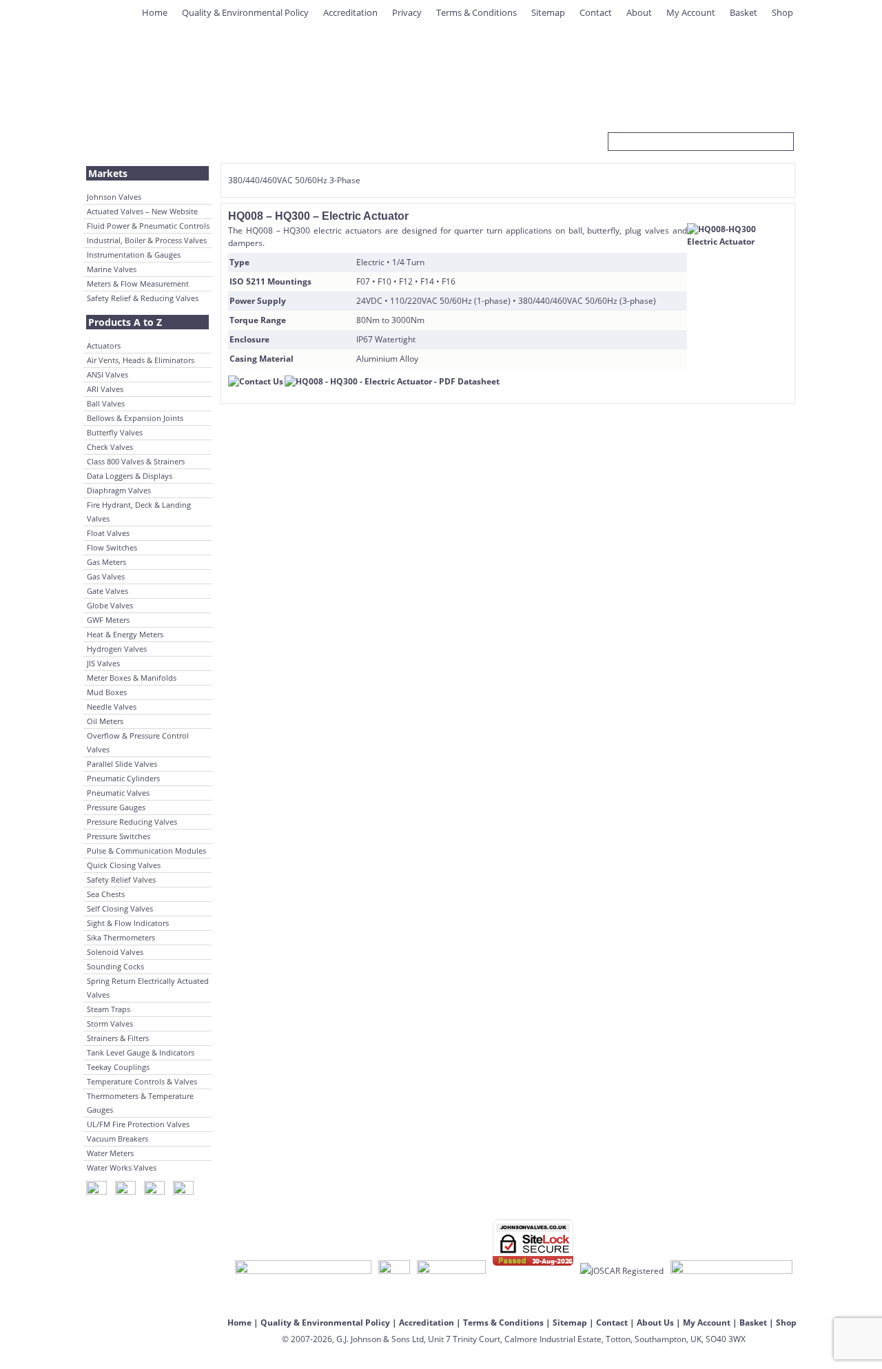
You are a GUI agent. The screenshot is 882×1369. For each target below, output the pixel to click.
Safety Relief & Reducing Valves (142, 298)
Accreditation (350, 12)
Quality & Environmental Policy (245, 12)
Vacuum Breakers (117, 1138)
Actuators (104, 345)
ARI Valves (105, 389)
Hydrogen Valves (117, 649)
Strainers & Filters (118, 1038)
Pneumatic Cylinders (123, 778)
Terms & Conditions (476, 12)
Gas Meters (106, 562)
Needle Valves (111, 706)
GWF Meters (108, 620)
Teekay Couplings (118, 1067)
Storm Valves (110, 1023)
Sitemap (548, 12)
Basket (743, 12)
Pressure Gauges (116, 807)
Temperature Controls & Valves (142, 1081)
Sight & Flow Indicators (128, 923)
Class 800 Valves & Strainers (136, 461)
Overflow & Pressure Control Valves (138, 742)
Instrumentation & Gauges (134, 254)
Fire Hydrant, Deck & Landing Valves (139, 512)
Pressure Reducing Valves (132, 821)
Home (154, 12)
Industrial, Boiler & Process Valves (147, 240)
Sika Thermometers (121, 937)
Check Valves (110, 447)
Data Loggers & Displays (129, 476)
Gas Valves (106, 576)
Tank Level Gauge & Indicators (140, 1052)
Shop (782, 12)
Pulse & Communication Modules (146, 850)
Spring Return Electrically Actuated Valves (148, 988)
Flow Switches (112, 547)
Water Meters (110, 1153)
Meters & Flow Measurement (138, 283)
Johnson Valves (114, 197)
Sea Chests (106, 894)
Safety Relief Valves (121, 879)
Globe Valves (110, 605)
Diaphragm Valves (119, 490)
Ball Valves (106, 403)
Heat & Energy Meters (125, 634)
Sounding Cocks (115, 966)
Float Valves (108, 533)
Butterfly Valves (115, 432)
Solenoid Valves (115, 952)
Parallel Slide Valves (122, 764)
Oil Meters (105, 721)
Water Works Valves (121, 1167)
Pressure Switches (118, 836)
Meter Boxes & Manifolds (131, 677)
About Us (655, 1322)
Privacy (407, 12)
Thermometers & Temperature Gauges (140, 1103)
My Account (690, 12)
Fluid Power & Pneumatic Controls (148, 225)
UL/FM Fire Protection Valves (138, 1124)
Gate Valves (107, 591)
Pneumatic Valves (118, 793)
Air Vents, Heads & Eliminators (140, 360)
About (639, 12)
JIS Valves (103, 663)
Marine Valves (111, 269)
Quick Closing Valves (124, 865)
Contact (596, 12)
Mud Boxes (107, 692)
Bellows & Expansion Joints (135, 418)
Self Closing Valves (120, 908)
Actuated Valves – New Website (142, 211)
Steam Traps (108, 1009)
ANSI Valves (107, 374)
